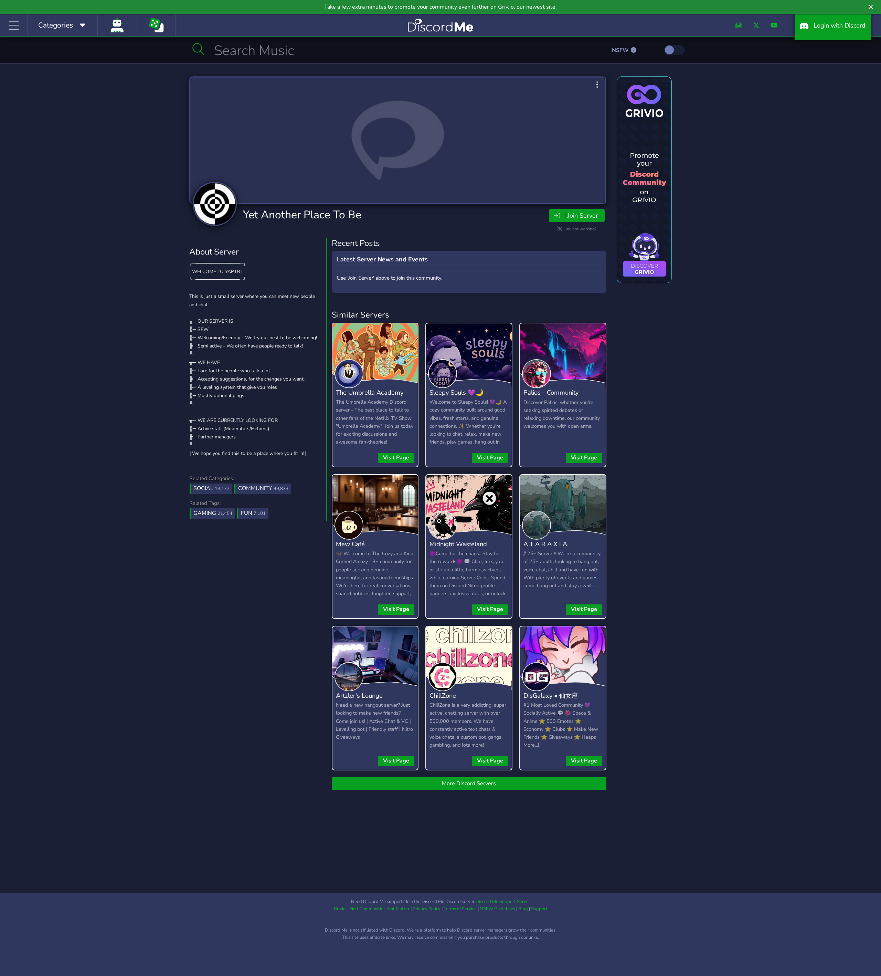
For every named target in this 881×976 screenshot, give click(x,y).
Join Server (582, 215)
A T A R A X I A (545, 544)
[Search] (198, 48)
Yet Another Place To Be (302, 214)
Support (539, 909)
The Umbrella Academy (369, 392)
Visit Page (396, 457)
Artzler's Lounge (359, 695)
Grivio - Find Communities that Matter (372, 909)
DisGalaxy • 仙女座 (550, 695)
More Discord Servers (469, 783)
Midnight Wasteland (458, 544)
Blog (523, 909)
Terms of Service (460, 909)
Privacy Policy (426, 909)
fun (253, 513)
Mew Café (350, 544)
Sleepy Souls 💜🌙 (456, 392)
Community (263, 488)
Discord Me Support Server (503, 902)
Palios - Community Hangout (551, 397)
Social (211, 488)
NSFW (621, 50)
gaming (212, 513)
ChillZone (442, 695)
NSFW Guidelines (497, 909)
